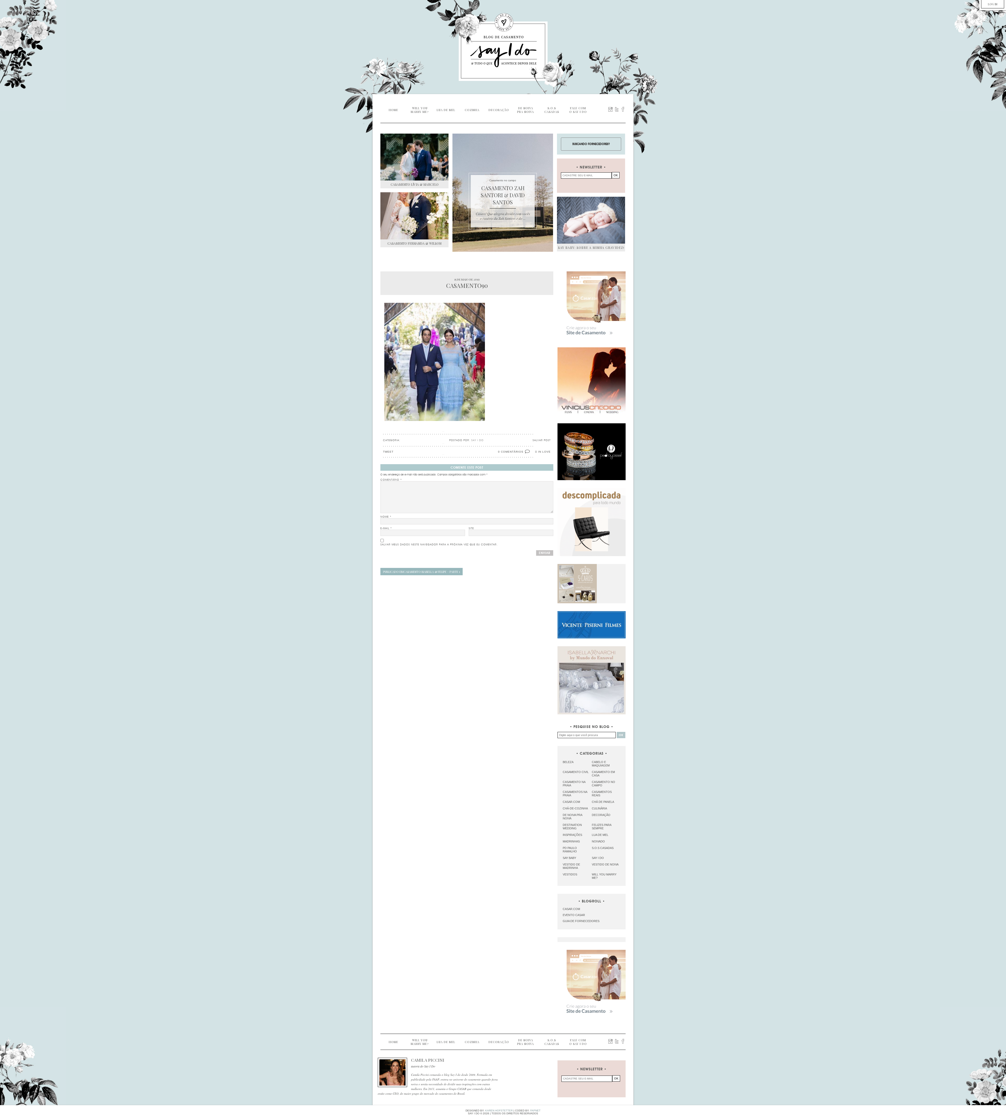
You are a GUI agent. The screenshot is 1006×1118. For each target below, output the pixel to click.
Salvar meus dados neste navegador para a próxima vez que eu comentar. (439, 544)
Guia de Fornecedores (581, 921)
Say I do (598, 857)
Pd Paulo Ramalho (570, 849)
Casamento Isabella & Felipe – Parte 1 (421, 572)
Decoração (601, 814)
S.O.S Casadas (603, 848)
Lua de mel (600, 834)
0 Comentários (510, 451)
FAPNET (535, 1110)
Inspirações (572, 834)
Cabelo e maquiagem (601, 763)
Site (471, 528)
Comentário (391, 480)
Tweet (388, 451)
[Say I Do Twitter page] (616, 109)
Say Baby (569, 857)
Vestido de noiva (605, 864)
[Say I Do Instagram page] (610, 109)
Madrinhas (571, 841)
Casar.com (571, 801)
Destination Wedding (572, 826)
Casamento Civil (576, 772)
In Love (544, 451)
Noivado (598, 841)
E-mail (386, 528)
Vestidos (570, 874)
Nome (385, 517)
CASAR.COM (571, 909)
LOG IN (992, 4)
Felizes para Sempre (601, 826)
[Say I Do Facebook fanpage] (623, 109)
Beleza (568, 762)
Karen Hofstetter (499, 1110)
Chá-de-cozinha (575, 808)
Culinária (599, 808)
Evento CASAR (574, 915)
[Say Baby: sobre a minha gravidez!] (591, 220)
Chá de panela (603, 801)
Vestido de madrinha (571, 866)
